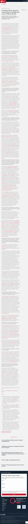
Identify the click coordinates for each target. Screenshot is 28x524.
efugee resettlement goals (14, 334)
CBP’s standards (6, 192)
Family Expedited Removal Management (11, 284)
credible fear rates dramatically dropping (9, 186)
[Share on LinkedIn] (23, 9)
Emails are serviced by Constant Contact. (13, 492)
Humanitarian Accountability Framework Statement (8, 522)
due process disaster (12, 103)
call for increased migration (13, 342)
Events (3, 506)
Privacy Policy (17, 522)
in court (12, 218)
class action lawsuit (5, 146)
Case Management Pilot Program (9, 318)
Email (3, 480)
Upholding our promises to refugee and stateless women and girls (13, 447)
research (16, 231)
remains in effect (15, 406)
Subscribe (14, 494)
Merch (3, 509)
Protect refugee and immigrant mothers (11, 460)
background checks (5, 248)
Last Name (3, 487)
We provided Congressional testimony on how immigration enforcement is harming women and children (13, 454)
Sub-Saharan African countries (7, 325)
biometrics (3, 245)
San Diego (5, 296)
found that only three (14, 360)
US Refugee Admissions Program (9, 27)
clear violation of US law (8, 61)
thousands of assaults (13, 104)
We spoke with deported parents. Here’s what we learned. (13, 465)
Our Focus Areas (4, 499)
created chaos (6, 97)
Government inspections (8, 231)
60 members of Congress (8, 196)
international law (5, 236)
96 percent (13, 268)
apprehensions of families (7, 69)
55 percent (5, 272)
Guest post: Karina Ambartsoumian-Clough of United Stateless (12, 440)
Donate (18, 502)
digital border (9, 152)
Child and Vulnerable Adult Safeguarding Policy (7, 520)
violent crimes (12, 102)
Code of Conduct (16, 520)
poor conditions (12, 175)
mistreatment (5, 175)
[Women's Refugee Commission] (3, 1)
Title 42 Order (14, 410)
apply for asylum (7, 29)
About (3, 498)
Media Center (4, 505)
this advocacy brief (7, 387)
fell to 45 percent (5, 183)
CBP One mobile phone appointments (9, 136)
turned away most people (6, 337)
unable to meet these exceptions (13, 145)
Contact (3, 510)
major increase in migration (13, 111)
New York (10, 296)
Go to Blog (4, 4)
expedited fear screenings (11, 167)
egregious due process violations (7, 189)
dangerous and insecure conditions (8, 81)
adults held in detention (10, 230)
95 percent (15, 354)
